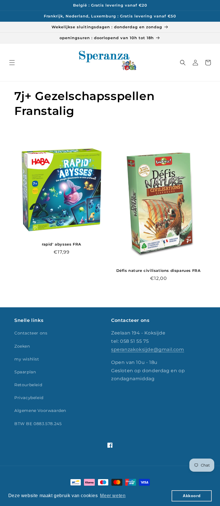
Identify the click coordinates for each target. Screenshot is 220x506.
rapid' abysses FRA (61, 244)
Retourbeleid (28, 384)
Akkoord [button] (192, 495)
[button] (12, 62)
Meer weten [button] (112, 495)
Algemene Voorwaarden (40, 410)
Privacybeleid (29, 397)
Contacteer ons (30, 333)
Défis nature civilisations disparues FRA (158, 270)
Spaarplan (25, 371)
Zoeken (22, 346)
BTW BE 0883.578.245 (38, 423)
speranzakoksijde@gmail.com (147, 349)
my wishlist (26, 359)
